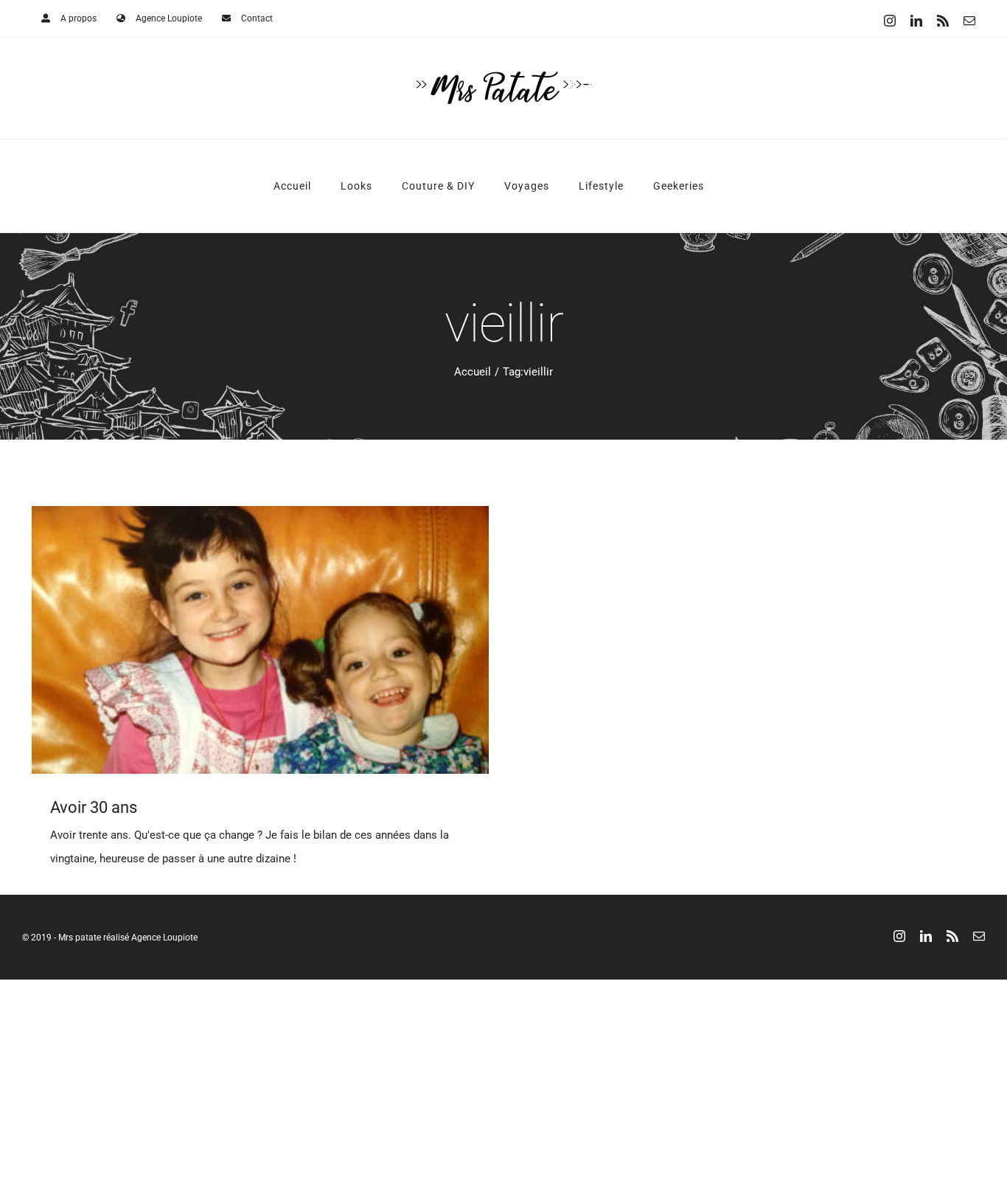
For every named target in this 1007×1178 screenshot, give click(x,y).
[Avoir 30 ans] (260, 640)
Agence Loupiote (164, 937)
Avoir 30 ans (93, 807)
